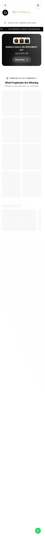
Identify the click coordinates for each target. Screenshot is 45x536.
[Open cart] (38, 5)
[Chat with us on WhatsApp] (38, 531)
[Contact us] (5, 13)
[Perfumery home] (22, 12)
